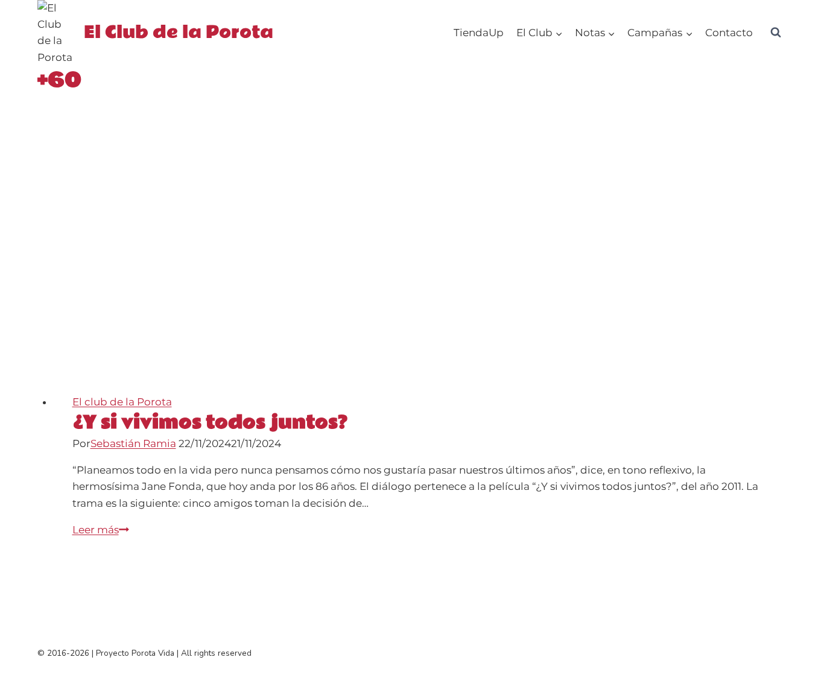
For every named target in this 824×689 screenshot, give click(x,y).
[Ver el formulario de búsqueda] (776, 32)
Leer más (100, 530)
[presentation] (420, 259)
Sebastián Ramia (133, 443)
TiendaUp (479, 33)
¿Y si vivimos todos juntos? (209, 422)
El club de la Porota (122, 402)
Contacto (729, 33)
